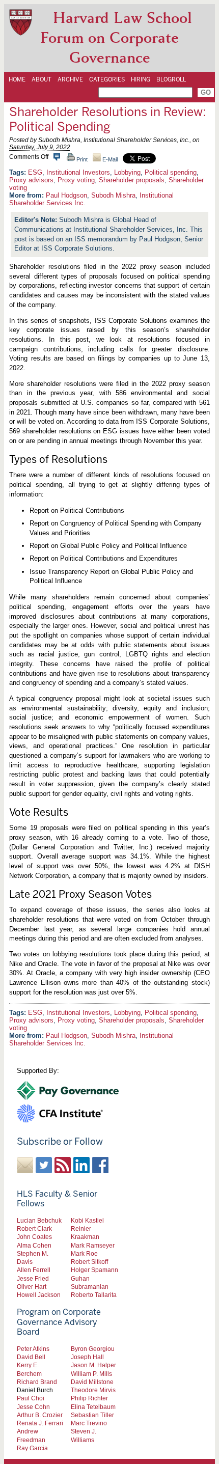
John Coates (34, 1236)
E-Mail (109, 159)
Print (81, 159)
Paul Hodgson (66, 195)
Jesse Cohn (33, 1406)
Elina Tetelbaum (93, 1406)
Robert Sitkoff (89, 1261)
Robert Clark (34, 1228)
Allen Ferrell (33, 1269)
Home (17, 79)
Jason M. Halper (93, 1365)
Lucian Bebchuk (39, 1220)
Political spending (171, 172)
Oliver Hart (31, 1286)
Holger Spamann (94, 1269)
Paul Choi (30, 1398)
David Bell (31, 1356)
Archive (70, 79)
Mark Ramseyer (93, 1245)
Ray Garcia (32, 1448)
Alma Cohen (34, 1245)
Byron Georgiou (93, 1348)
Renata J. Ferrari (40, 1423)
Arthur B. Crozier (40, 1415)
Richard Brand (37, 1381)
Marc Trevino (89, 1423)
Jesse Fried (33, 1278)
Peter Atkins (33, 1348)
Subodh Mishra (113, 195)
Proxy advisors (31, 180)
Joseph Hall (87, 1356)
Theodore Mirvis (93, 1390)
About (41, 79)
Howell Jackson (39, 1294)
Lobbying (127, 172)
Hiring (140, 79)
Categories (107, 79)
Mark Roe (84, 1253)
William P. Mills (91, 1373)
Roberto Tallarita (94, 1294)
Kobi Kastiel (87, 1220)
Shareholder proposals (132, 180)
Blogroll (171, 79)
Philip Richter (89, 1398)
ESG (35, 172)
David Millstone (92, 1381)
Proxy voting (76, 180)
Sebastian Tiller (92, 1415)
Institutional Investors (78, 172)
